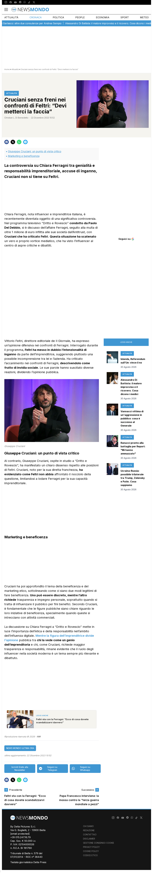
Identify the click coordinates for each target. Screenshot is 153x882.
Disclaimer (89, 838)
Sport (124, 17)
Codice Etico (90, 855)
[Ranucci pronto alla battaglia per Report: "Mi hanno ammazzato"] (112, 447)
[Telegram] (20, 2)
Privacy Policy (91, 847)
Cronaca (36, 17)
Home (7, 69)
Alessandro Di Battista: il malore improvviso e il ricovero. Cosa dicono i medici (98, 23)
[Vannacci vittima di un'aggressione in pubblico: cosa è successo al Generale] (112, 418)
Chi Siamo (88, 826)
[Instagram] (5, 2)
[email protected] (20, 833)
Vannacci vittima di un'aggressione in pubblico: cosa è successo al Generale (132, 418)
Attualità (11, 17)
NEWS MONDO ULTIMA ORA (20, 748)
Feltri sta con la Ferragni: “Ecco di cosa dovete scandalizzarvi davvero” (25, 800)
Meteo (144, 17)
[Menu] (8, 9)
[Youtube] (15, 2)
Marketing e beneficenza (23, 156)
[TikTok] (29, 2)
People (80, 17)
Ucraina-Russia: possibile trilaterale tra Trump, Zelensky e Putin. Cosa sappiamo (133, 478)
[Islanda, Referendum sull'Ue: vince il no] (112, 360)
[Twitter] (33, 2)
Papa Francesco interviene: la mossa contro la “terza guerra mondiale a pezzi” (79, 800)
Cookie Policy (91, 851)
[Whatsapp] (24, 2)
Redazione (89, 830)
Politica (58, 17)
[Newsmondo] (30, 9)
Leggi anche (126, 342)
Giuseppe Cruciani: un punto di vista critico (34, 151)
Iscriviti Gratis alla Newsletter (20, 768)
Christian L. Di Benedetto (16, 117)
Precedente (15, 789)
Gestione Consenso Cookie (98, 843)
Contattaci (89, 834)
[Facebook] (10, 2)
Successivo (87, 789)
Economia (102, 17)
